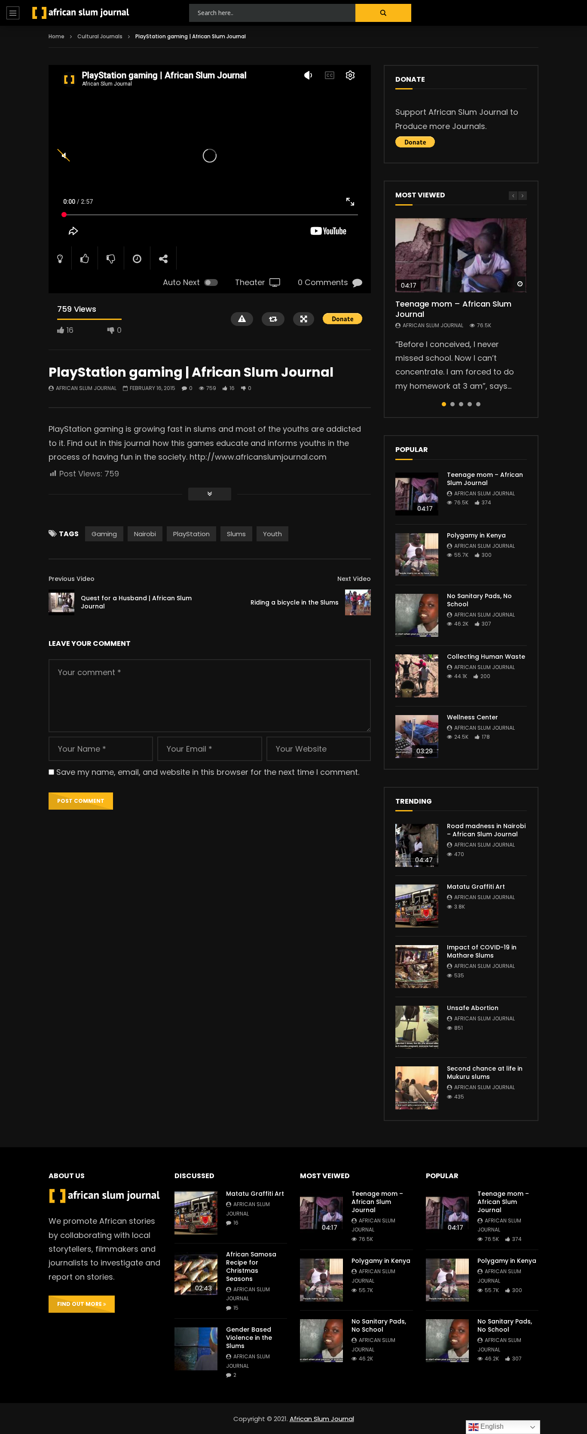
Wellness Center (472, 717)
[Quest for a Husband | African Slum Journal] (61, 602)
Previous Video (72, 578)
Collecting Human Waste (486, 656)
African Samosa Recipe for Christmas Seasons (251, 1266)
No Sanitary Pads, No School (479, 600)
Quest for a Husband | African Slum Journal (136, 602)
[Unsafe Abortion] (416, 1027)
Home (56, 36)
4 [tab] (470, 404)
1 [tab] (444, 404)
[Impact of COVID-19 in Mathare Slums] (416, 966)
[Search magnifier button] (383, 13)
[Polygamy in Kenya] (416, 554)
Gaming (104, 533)
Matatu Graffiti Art (476, 886)
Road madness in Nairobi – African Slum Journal (486, 830)
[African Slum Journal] (80, 13)
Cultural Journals (99, 36)
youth (272, 533)
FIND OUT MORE (80, 1304)
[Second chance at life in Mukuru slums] (416, 1087)
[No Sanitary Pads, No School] (416, 615)
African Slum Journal (86, 388)
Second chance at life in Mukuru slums (485, 1072)
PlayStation (191, 533)
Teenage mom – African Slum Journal (453, 308)
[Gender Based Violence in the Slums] (195, 1348)
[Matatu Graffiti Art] (416, 905)
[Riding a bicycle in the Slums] (358, 602)
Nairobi (145, 533)
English (491, 1426)
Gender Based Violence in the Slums (249, 1337)
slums (236, 533)
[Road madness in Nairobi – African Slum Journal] (416, 845)
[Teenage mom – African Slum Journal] (416, 494)
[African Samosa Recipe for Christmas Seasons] (195, 1273)
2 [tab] (452, 404)
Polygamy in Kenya (476, 535)
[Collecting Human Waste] (416, 675)
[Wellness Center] (416, 736)
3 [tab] (461, 404)
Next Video (354, 578)
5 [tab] (478, 404)
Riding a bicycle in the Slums (295, 602)
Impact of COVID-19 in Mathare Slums (482, 951)
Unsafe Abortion (472, 1008)
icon (461, 255)
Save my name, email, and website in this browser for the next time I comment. (207, 772)
